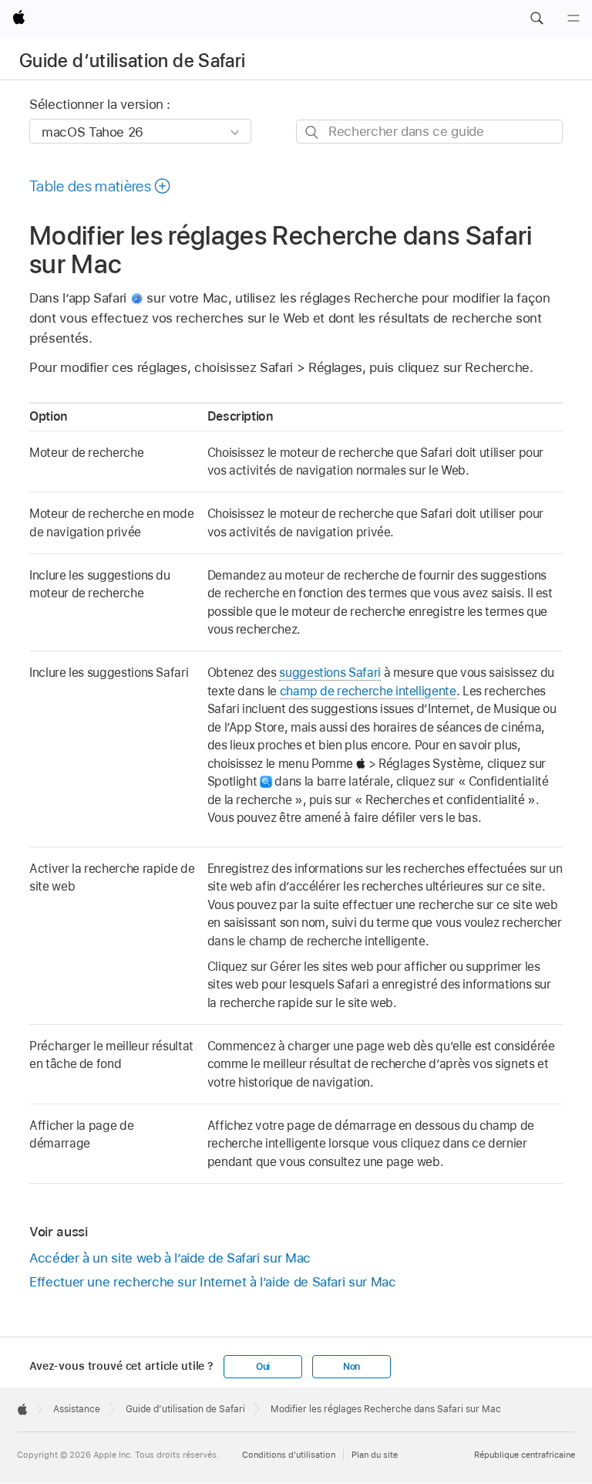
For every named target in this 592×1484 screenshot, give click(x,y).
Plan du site (375, 1454)
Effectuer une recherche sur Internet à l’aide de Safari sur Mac (212, 1282)
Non (351, 1366)
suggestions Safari (330, 672)
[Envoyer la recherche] (312, 132)
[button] (536, 18)
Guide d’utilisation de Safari (132, 60)
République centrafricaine (524, 1454)
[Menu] (573, 18)
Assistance (76, 1409)
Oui (263, 1366)
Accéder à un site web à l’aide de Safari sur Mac (170, 1258)
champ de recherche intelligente (368, 691)
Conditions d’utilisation (288, 1454)
